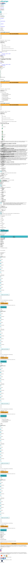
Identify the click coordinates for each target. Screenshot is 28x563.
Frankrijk (7, 53)
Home (1, 52)
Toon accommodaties (14, 33)
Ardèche (9, 53)
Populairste (2, 253)
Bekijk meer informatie (4, 294)
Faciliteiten (4, 123)
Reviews (7, 123)
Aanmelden (14, 543)
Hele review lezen (2, 229)
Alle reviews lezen (4, 230)
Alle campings (3, 53)
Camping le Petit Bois (2, 65)
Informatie (2, 123)
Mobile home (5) (2, 113)
